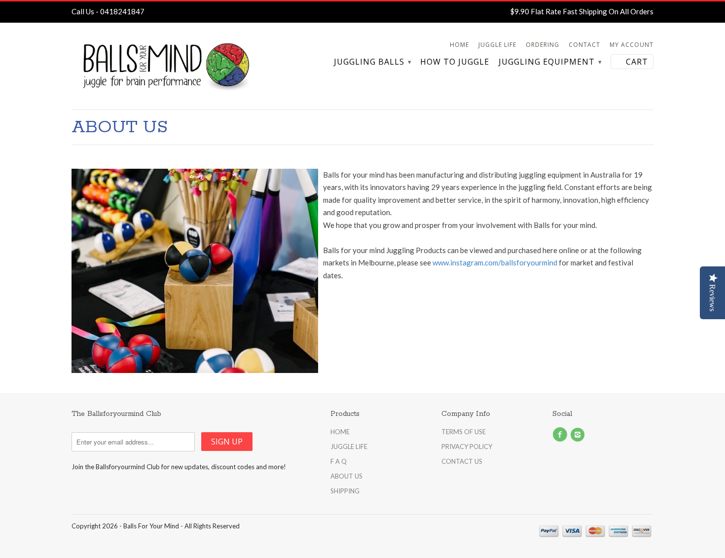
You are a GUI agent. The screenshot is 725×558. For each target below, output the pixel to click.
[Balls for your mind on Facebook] (561, 434)
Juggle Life (497, 44)
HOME (340, 432)
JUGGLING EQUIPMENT (550, 62)
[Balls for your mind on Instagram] (579, 434)
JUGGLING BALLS (372, 62)
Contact (584, 44)
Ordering (542, 44)
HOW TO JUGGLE (454, 62)
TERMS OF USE (463, 432)
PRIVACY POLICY (466, 446)
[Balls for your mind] (165, 66)
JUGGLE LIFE (348, 446)
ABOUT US (346, 476)
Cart (637, 61)
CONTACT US (461, 461)
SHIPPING (345, 491)
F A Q (338, 461)
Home (459, 44)
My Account (631, 44)
